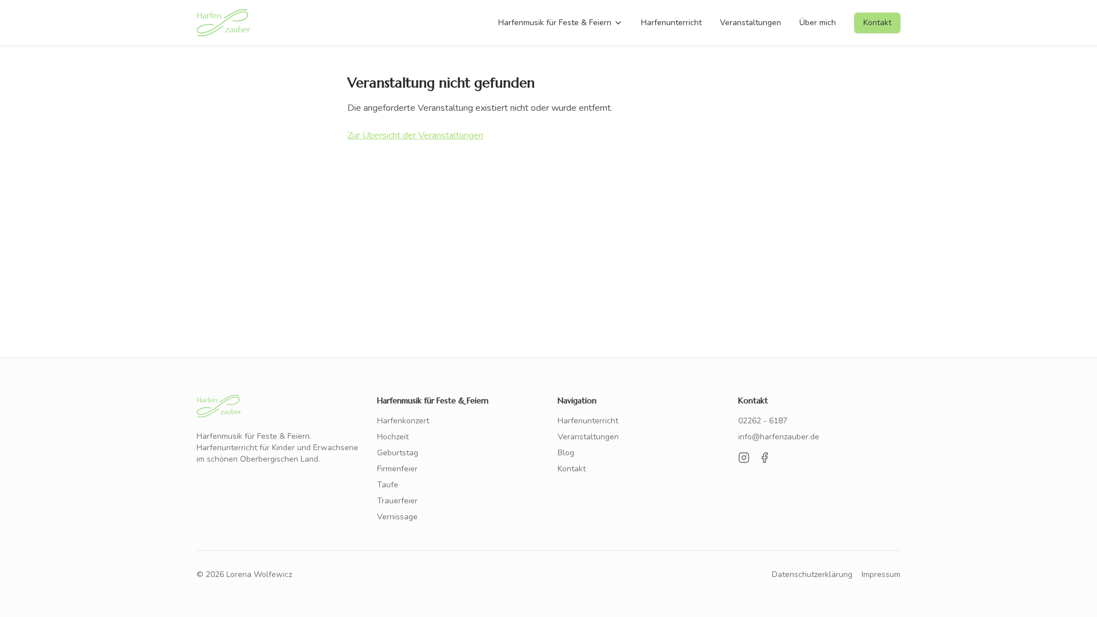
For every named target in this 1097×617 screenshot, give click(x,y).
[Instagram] (744, 457)
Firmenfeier (397, 468)
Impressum (881, 574)
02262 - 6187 (762, 420)
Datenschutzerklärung (812, 574)
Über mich (817, 22)
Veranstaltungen (750, 22)
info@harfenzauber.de (778, 436)
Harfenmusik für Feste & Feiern (554, 22)
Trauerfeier (397, 500)
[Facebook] (764, 457)
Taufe (387, 484)
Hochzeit (393, 436)
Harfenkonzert (403, 420)
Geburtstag (397, 452)
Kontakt (877, 22)
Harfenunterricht (671, 22)
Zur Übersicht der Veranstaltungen (415, 135)
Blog (566, 452)
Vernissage (397, 516)
